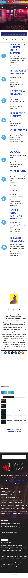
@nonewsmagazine (14, 431)
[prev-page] (13, 425)
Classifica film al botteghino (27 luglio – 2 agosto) (16, 415)
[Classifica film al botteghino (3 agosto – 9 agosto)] (3, 411)
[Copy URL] (15, 392)
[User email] (22, 352)
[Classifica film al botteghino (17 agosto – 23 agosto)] (3, 401)
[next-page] (15, 425)
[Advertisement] (14, 274)
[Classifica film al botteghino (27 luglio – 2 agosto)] (3, 416)
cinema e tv (6, 24)
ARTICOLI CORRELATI (8, 396)
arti (2, 24)
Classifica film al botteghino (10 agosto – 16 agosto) (17, 405)
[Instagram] (9, 352)
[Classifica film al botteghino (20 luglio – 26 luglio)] (3, 422)
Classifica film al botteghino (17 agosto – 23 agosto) (17, 399)
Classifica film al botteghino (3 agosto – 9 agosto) (16, 410)
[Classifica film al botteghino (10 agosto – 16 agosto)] (3, 406)
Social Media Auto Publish (8, 577)
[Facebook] (5, 352)
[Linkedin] (15, 352)
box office (6, 386)
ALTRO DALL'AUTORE (19, 396)
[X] (5, 392)
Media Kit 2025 (14, 574)
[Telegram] (12, 392)
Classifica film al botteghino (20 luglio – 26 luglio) (16, 420)
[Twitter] (12, 352)
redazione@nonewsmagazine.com (16, 480)
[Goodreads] (19, 352)
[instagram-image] (4, 437)
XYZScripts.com (21, 577)
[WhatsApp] (9, 392)
